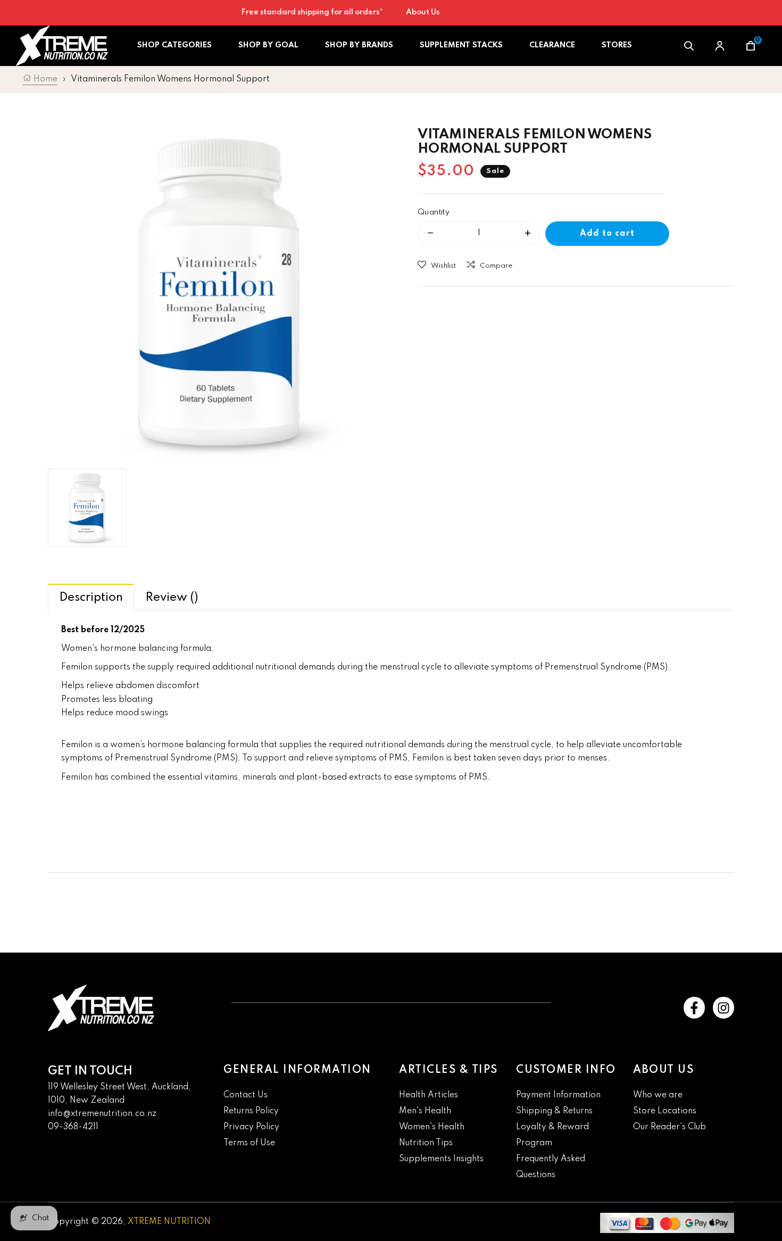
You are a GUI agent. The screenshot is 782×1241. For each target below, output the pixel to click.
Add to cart (607, 233)
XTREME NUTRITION (169, 1222)
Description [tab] (91, 597)
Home (44, 79)
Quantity (434, 212)
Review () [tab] (171, 597)
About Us (422, 12)
